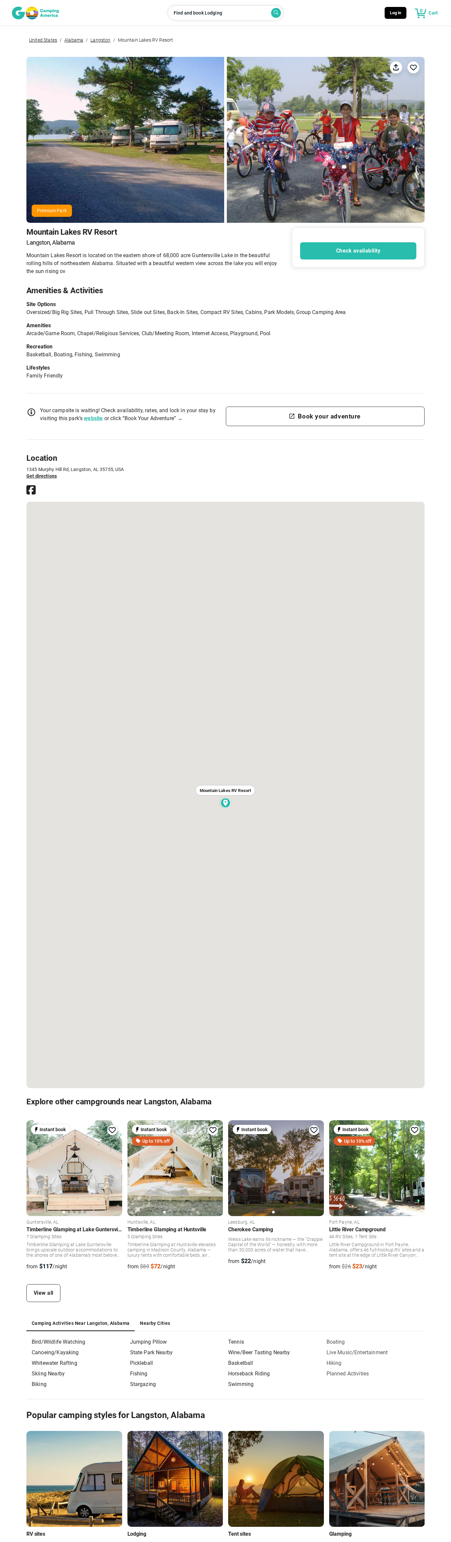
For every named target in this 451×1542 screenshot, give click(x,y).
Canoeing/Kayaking (55, 1352)
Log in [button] (395, 12)
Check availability (358, 251)
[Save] (413, 67)
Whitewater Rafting (54, 1363)
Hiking (334, 1363)
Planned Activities (348, 1373)
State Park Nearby (151, 1352)
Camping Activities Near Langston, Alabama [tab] (80, 1323)
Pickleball (141, 1363)
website (93, 418)
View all (43, 1293)
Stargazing (143, 1384)
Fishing (139, 1373)
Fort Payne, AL (344, 1222)
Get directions (41, 476)
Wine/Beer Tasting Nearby (259, 1352)
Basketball (240, 1363)
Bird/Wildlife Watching (58, 1342)
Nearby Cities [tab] (155, 1323)
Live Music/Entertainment (357, 1352)
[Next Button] (115, 1168)
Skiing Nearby (48, 1373)
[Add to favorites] (112, 1130)
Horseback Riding (249, 1373)
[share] (396, 67)
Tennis (236, 1342)
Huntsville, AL (141, 1222)
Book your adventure (329, 416)
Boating (336, 1342)
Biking (39, 1384)
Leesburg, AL (241, 1222)
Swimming (241, 1384)
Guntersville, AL (42, 1222)
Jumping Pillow (148, 1342)
